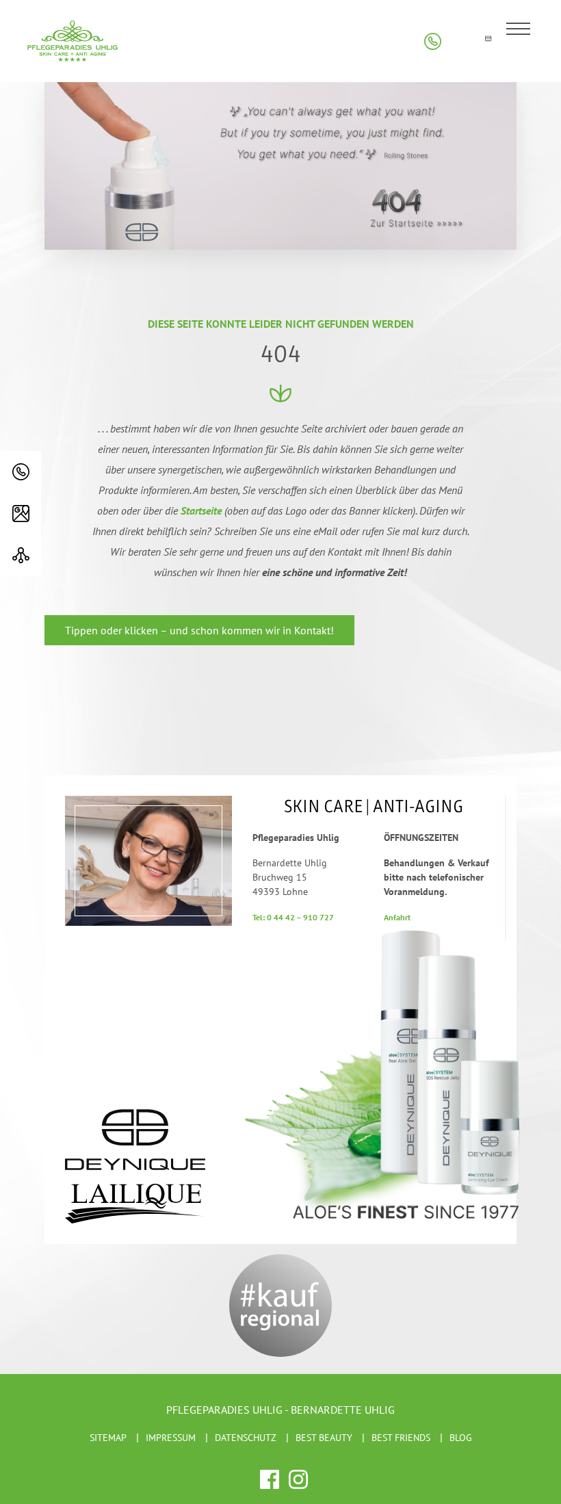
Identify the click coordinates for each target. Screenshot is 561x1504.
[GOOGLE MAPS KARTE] (20, 513)
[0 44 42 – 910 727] (20, 472)
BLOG (460, 1437)
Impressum (171, 1437)
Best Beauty (324, 1437)
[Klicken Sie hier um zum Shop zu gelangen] (460, 41)
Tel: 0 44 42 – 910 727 (293, 917)
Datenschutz (245, 1437)
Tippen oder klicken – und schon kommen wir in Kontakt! (199, 630)
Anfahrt (397, 917)
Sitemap (108, 1437)
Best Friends (400, 1437)
